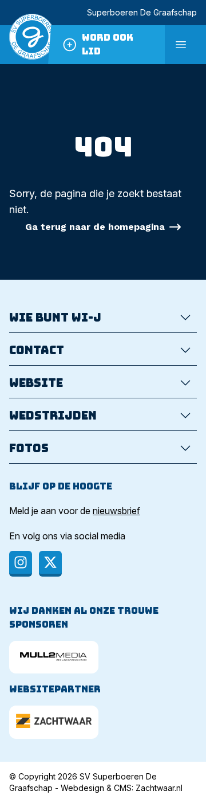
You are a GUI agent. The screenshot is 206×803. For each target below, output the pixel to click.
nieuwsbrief (116, 510)
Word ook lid (107, 44)
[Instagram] (20, 564)
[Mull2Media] (53, 657)
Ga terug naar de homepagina (95, 226)
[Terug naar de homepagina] (32, 44)
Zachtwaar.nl (159, 788)
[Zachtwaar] (53, 722)
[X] (50, 564)
